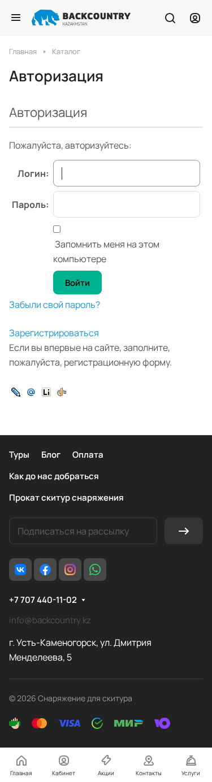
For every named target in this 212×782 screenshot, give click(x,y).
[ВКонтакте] (20, 569)
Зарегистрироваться (54, 333)
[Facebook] (45, 569)
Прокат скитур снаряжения (66, 497)
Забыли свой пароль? (54, 304)
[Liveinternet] (46, 391)
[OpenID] (61, 391)
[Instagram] (70, 569)
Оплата (87, 454)
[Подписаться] (184, 531)
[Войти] (195, 17)
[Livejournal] (16, 391)
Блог (50, 454)
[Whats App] (95, 569)
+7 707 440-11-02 (43, 600)
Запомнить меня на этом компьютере (106, 251)
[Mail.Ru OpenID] (31, 391)
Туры (19, 454)
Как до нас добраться (54, 476)
